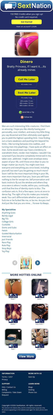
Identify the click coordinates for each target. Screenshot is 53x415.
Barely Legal (7, 215)
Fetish (4, 230)
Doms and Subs (9, 227)
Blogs (30, 387)
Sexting (31, 390)
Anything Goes (8, 212)
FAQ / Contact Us (9, 387)
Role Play (6, 245)
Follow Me (28, 117)
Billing (4, 390)
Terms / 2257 (7, 377)
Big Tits (5, 218)
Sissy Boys (6, 248)
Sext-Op (31, 377)
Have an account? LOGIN (26, 26)
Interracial (6, 236)
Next (38, 264)
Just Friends (7, 239)
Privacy (5, 379)
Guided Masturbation (12, 233)
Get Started (26, 22)
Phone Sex (32, 392)
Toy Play (5, 251)
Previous (15, 264)
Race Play (6, 242)
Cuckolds (6, 224)
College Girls (7, 221)
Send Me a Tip (28, 112)
